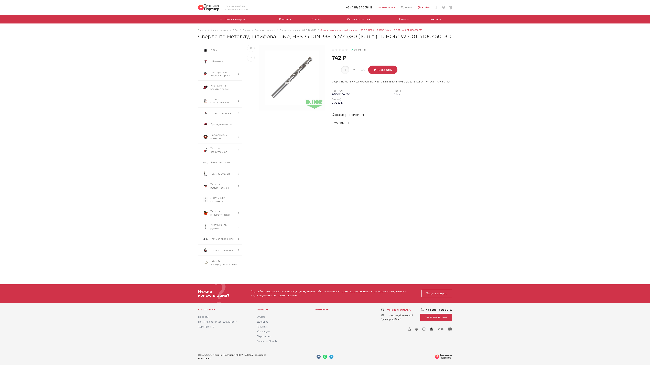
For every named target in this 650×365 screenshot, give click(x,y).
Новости (203, 316)
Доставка (262, 321)
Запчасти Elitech (267, 341)
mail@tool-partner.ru (399, 309)
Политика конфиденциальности (217, 321)
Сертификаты (206, 326)
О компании (206, 309)
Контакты (322, 309)
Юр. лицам (263, 331)
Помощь (263, 309)
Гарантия (262, 326)
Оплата (261, 316)
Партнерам (263, 336)
